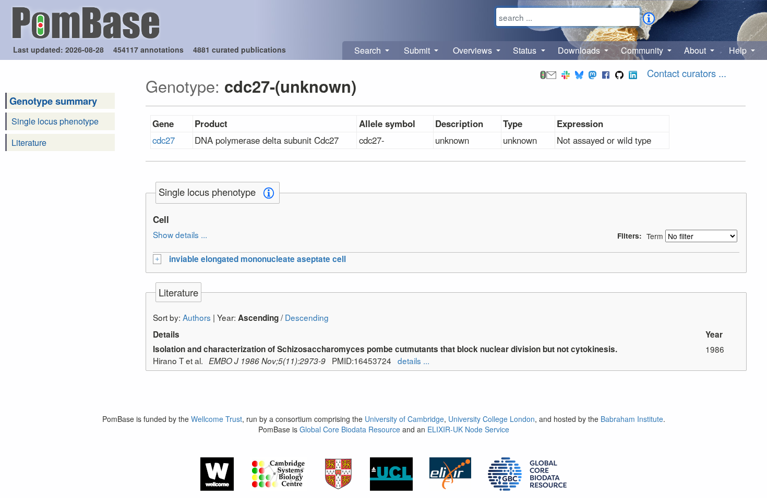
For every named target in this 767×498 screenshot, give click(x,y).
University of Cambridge (404, 419)
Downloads (580, 50)
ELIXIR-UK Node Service (468, 429)
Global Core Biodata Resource (349, 429)
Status (525, 50)
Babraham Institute (632, 419)
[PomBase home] (86, 21)
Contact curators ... (686, 73)
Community (643, 50)
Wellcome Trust (216, 419)
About (696, 50)
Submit (418, 50)
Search (368, 50)
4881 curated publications (239, 49)
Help (739, 50)
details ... (413, 360)
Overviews (473, 50)
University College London (491, 419)
